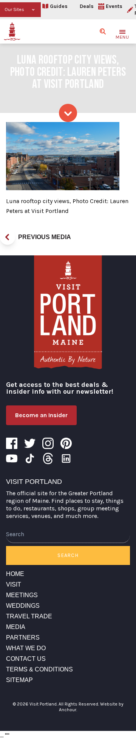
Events (114, 6)
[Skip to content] (68, 113)
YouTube (11, 458)
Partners (23, 637)
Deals (87, 6)
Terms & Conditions (39, 669)
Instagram (48, 443)
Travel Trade (29, 616)
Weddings (23, 605)
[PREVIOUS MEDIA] (7, 237)
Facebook (11, 443)
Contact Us (26, 659)
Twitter (29, 443)
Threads (48, 458)
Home (15, 574)
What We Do (26, 648)
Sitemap (19, 680)
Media (15, 627)
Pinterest (66, 443)
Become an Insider (41, 415)
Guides (59, 6)
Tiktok (29, 458)
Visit (13, 584)
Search (67, 555)
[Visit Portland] (12, 31)
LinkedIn (66, 458)
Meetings (22, 595)
